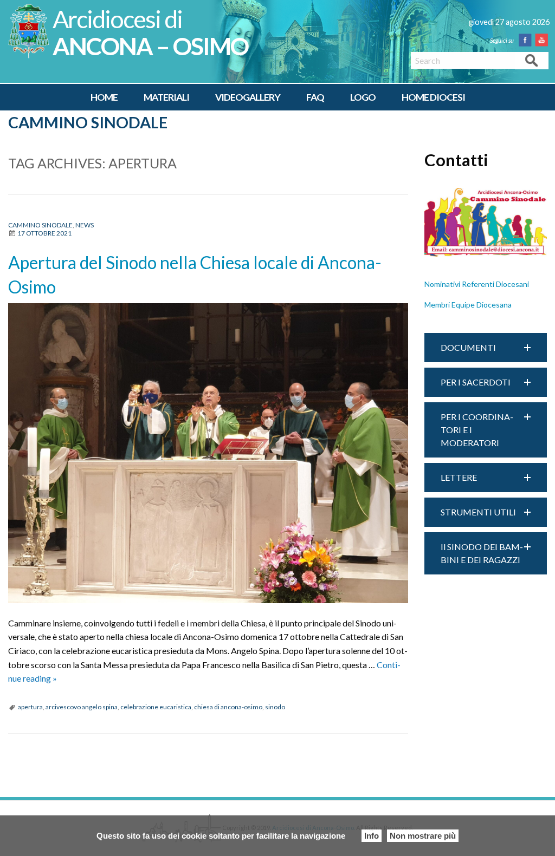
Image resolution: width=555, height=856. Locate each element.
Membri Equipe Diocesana (468, 304)
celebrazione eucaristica (155, 707)
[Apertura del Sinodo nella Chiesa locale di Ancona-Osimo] (208, 453)
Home (104, 97)
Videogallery (247, 97)
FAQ (315, 97)
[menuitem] (104, 97)
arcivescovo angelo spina (82, 707)
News (84, 225)
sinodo (275, 707)
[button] (485, 347)
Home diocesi (433, 97)
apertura (30, 707)
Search (531, 59)
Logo (363, 97)
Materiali (166, 97)
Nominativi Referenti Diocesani (476, 284)
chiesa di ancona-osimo (228, 707)
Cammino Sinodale (87, 122)
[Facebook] (527, 40)
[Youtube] (543, 40)
